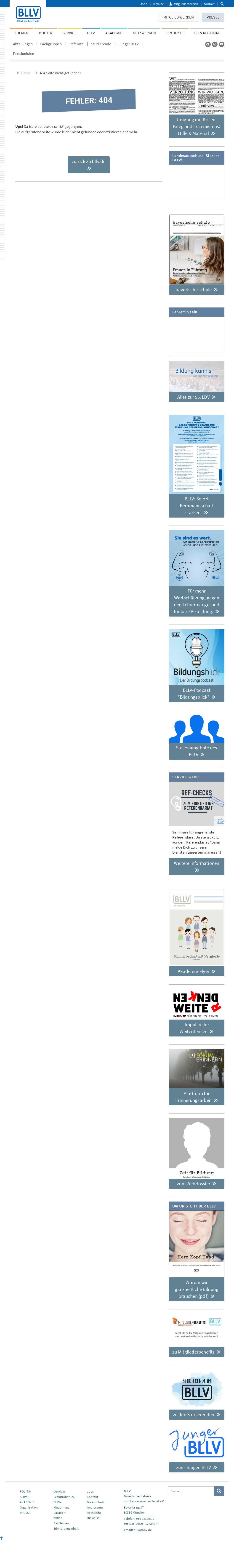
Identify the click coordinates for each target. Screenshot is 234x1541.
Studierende (101, 43)
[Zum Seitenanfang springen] (1, 1538)
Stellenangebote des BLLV (196, 751)
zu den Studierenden (194, 1414)
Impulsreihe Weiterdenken (194, 1027)
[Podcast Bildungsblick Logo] (197, 657)
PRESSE (213, 17)
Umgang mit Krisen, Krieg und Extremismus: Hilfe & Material (196, 126)
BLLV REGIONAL (207, 32)
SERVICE (70, 32)
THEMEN (21, 32)
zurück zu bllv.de (88, 161)
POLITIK (45, 32)
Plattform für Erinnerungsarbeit (194, 1096)
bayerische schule (194, 289)
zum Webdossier (194, 1183)
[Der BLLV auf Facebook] (208, 44)
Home (26, 72)
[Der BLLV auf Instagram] (215, 44)
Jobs (143, 4)
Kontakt (209, 4)
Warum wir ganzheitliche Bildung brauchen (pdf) (196, 1289)
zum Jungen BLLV (194, 1467)
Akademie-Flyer (194, 971)
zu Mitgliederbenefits (193, 1352)
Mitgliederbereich (186, 4)
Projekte (175, 32)
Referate (76, 43)
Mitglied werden (178, 17)
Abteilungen (23, 43)
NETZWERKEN (144, 32)
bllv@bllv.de (143, 1530)
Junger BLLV (129, 43)
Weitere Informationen (196, 863)
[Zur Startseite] (28, 13)
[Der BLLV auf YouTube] (221, 44)
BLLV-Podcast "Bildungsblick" (194, 693)
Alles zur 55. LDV (194, 397)
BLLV (91, 32)
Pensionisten (23, 53)
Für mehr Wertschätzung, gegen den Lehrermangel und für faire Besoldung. (196, 601)
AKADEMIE (113, 32)
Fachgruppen (51, 43)
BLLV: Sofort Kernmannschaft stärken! (196, 505)
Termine (158, 4)
